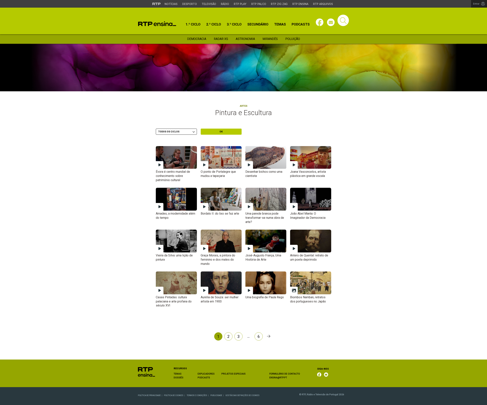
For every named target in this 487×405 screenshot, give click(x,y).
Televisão (209, 4)
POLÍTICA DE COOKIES (173, 395)
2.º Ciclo (213, 24)
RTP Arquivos (323, 4)
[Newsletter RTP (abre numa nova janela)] (326, 374)
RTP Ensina (300, 4)
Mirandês (270, 39)
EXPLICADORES (206, 373)
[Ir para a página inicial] (146, 371)
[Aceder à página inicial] (157, 23)
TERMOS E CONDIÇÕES (197, 395)
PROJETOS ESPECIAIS (233, 373)
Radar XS (221, 39)
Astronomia (245, 39)
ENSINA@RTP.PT (278, 377)
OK (221, 131)
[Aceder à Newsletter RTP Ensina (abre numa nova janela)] (331, 22)
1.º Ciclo (193, 24)
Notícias (171, 4)
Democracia (196, 39)
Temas (280, 24)
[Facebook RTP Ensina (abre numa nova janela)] (319, 374)
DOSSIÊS (178, 377)
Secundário (257, 24)
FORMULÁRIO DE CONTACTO (284, 373)
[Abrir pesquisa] (343, 20)
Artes (243, 106)
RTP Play (240, 4)
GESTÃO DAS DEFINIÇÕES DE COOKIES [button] (242, 395)
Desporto (189, 4)
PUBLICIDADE (216, 395)
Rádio (225, 4)
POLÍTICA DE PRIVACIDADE (149, 395)
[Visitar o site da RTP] (156, 4)
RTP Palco (258, 4)
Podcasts (301, 24)
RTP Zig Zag (279, 4)
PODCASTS (204, 377)
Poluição (292, 39)
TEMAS (177, 373)
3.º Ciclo (234, 24)
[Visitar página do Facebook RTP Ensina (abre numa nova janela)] (319, 22)
